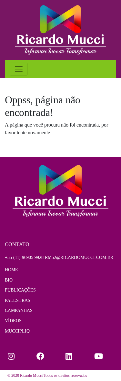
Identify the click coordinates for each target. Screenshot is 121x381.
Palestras (17, 300)
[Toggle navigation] (19, 69)
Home (11, 269)
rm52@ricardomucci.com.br (79, 257)
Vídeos (13, 320)
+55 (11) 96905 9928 (24, 257)
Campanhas (19, 310)
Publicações (20, 290)
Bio (9, 280)
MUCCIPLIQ (17, 331)
